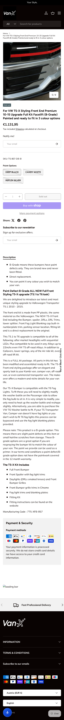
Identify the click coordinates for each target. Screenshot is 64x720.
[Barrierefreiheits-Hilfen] (7, 712)
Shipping (20, 129)
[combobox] (32, 24)
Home (5, 33)
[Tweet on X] (13, 220)
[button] (52, 13)
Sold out (43, 196)
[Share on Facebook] (19, 220)
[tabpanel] (32, 388)
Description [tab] (9, 257)
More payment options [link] (32, 213)
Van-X (12, 712)
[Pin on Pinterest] (25, 220)
